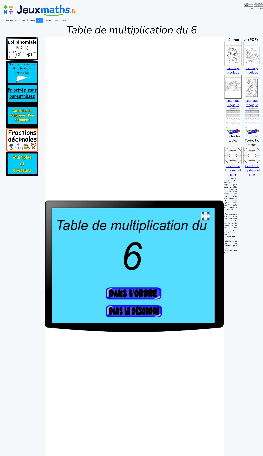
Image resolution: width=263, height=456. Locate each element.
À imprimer (31, 20)
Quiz (23, 20)
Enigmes (56, 20)
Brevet (63, 20)
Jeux (2, 20)
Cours (17, 20)
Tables (39, 20)
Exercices (9, 20)
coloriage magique (233, 70)
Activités (47, 20)
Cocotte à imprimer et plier (233, 170)
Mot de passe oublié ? (256, 9)
